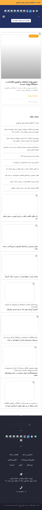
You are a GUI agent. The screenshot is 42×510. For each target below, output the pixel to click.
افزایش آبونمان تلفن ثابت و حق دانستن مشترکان (25, 188)
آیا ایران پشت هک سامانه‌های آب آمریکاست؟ (26, 163)
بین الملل (30, 465)
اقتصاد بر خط (14, 454)
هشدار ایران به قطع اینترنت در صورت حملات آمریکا (24, 182)
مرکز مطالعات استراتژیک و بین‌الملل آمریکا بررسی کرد (20, 337)
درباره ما (12, 465)
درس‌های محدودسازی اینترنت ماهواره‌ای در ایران (22, 340)
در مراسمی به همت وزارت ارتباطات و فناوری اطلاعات (21, 403)
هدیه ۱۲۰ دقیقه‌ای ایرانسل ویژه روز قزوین (28, 2)
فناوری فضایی (12, 460)
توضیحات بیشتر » (33, 96)
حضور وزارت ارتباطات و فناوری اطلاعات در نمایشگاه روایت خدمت (22, 83)
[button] (4, 17)
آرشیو (20, 465)
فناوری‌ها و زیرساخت (27, 460)
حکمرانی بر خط (27, 454)
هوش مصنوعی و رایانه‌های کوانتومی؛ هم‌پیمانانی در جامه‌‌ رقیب (22, 175)
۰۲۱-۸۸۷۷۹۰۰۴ (21, 492)
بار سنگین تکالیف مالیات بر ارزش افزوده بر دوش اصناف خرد (22, 169)
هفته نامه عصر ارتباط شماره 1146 (29, 156)
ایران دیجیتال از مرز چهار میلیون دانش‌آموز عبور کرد (21, 406)
